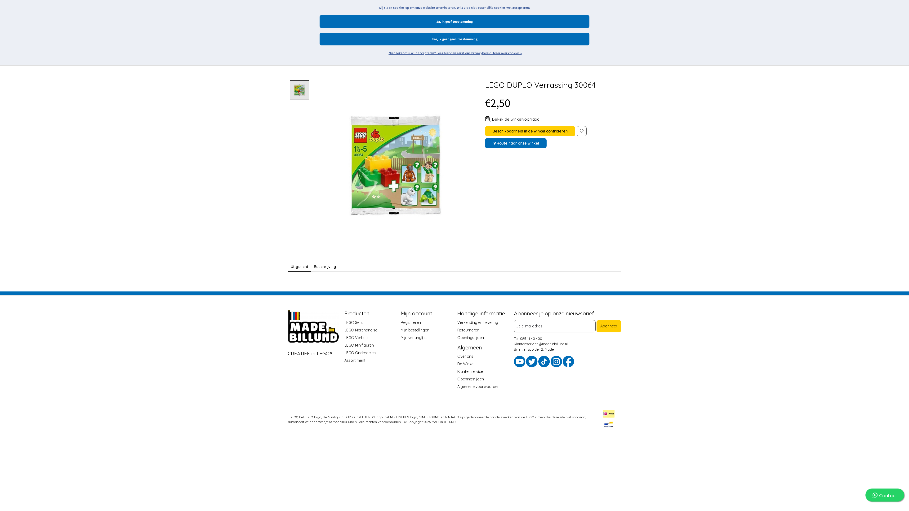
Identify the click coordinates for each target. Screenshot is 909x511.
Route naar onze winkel (518, 143)
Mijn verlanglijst (414, 337)
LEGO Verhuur (356, 337)
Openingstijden (470, 337)
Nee (434, 39)
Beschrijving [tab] (325, 266)
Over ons (465, 356)
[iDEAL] (609, 414)
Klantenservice (470, 371)
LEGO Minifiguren (359, 345)
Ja (438, 21)
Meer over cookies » (507, 53)
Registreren (411, 322)
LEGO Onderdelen (360, 352)
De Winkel (465, 363)
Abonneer (608, 326)
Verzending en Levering (477, 322)
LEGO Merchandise (360, 330)
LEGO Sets (353, 322)
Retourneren (468, 330)
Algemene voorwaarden (478, 386)
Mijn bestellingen (415, 330)
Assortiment (354, 360)
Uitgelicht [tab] (299, 266)
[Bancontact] (609, 425)
